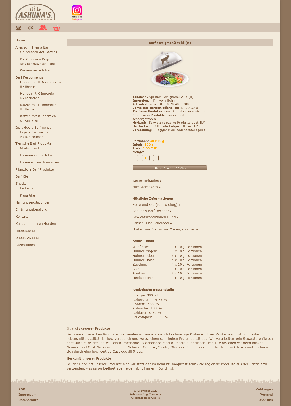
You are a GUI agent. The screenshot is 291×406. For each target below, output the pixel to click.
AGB (21, 389)
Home (20, 40)
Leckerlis (26, 188)
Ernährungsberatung (31, 209)
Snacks (20, 183)
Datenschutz (28, 400)
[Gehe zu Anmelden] (43, 31)
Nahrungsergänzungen (32, 202)
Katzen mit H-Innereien (38, 107)
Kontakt (21, 216)
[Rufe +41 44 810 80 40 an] (18, 31)
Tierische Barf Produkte (33, 143)
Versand (266, 394)
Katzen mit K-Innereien (38, 118)
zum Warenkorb (147, 187)
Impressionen (26, 231)
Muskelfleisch (30, 148)
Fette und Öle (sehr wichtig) (157, 205)
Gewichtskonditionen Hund (156, 217)
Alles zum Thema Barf (32, 47)
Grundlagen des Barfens (38, 52)
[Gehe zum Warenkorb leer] (56, 29)
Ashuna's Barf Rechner (152, 211)
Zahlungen (264, 389)
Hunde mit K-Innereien (37, 94)
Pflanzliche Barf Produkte (34, 169)
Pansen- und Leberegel (152, 223)
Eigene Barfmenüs (34, 132)
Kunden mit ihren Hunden (35, 224)
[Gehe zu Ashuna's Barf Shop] (35, 19)
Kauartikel (27, 195)
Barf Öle (21, 176)
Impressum (27, 394)
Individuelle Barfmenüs (33, 127)
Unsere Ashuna (26, 238)
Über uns (265, 400)
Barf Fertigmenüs (29, 77)
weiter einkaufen (147, 181)
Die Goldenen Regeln (36, 59)
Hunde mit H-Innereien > (40, 84)
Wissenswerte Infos (35, 70)
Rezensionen (25, 245)
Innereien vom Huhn (36, 155)
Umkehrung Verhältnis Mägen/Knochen (166, 229)
